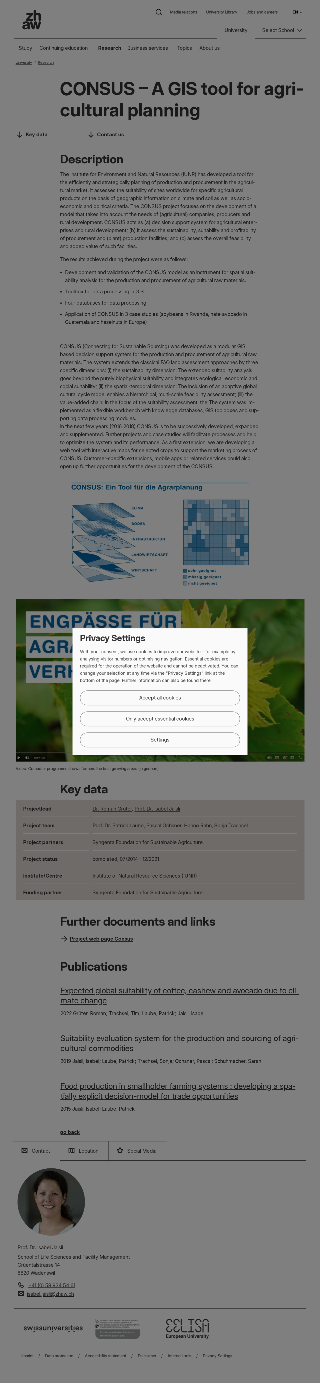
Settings (160, 740)
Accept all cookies (160, 698)
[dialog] (160, 691)
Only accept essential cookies (160, 719)
